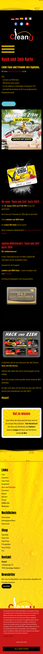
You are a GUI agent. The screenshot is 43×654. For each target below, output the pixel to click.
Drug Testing (6, 547)
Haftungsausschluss (8, 521)
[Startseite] (21, 35)
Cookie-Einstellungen (21, 642)
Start (3, 475)
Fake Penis (5, 481)
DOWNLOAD (5, 503)
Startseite (5, 535)
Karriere (4, 497)
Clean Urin (5, 538)
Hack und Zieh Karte (15, 71)
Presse (4, 500)
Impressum (5, 524)
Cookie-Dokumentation (8, 636)
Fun (3, 551)
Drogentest (5, 484)
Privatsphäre (6, 544)
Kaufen (4, 494)
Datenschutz (6, 517)
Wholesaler (5, 506)
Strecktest (5, 490)
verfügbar (8, 274)
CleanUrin (5, 478)
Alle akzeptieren (21, 649)
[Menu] (8, 49)
